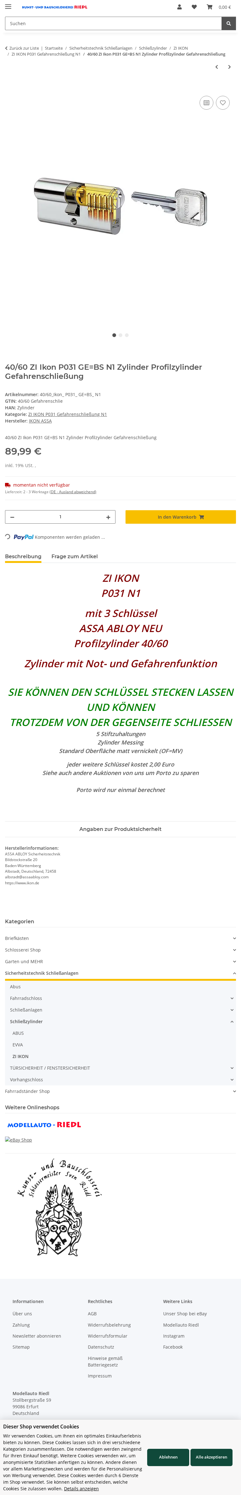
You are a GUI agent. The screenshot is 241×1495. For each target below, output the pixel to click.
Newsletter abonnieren (37, 1336)
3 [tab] (127, 335)
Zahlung (21, 1325)
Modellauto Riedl (181, 1325)
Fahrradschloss (26, 998)
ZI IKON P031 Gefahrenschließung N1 (67, 414)
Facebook (173, 1347)
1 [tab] (114, 335)
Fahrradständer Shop (27, 1091)
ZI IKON (21, 1056)
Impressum (100, 1376)
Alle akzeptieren (211, 1457)
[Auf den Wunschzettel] (223, 103)
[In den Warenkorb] (10, 87)
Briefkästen (17, 938)
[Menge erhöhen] (108, 516)
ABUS (18, 1033)
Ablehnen (168, 1457)
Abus (15, 987)
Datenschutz (101, 1347)
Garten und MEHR (24, 961)
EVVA (18, 1045)
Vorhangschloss (26, 1080)
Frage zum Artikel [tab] (74, 556)
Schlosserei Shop (23, 950)
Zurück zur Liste (24, 48)
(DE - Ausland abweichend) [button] (73, 491)
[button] (179, 7)
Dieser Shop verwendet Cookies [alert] (41, 1426)
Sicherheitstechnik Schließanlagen (41, 973)
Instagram (174, 1336)
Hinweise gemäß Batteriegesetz (105, 1361)
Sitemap (21, 1347)
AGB (92, 1314)
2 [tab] (120, 335)
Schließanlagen (26, 1010)
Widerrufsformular (107, 1336)
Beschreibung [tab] (23, 556)
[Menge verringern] (12, 516)
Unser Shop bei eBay (185, 1314)
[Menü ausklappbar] (8, 4)
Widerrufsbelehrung (109, 1325)
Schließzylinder (26, 1021)
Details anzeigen (81, 1489)
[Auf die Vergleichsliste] (206, 103)
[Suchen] (229, 23)
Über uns (22, 1314)
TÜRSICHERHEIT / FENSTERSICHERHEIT (50, 1068)
